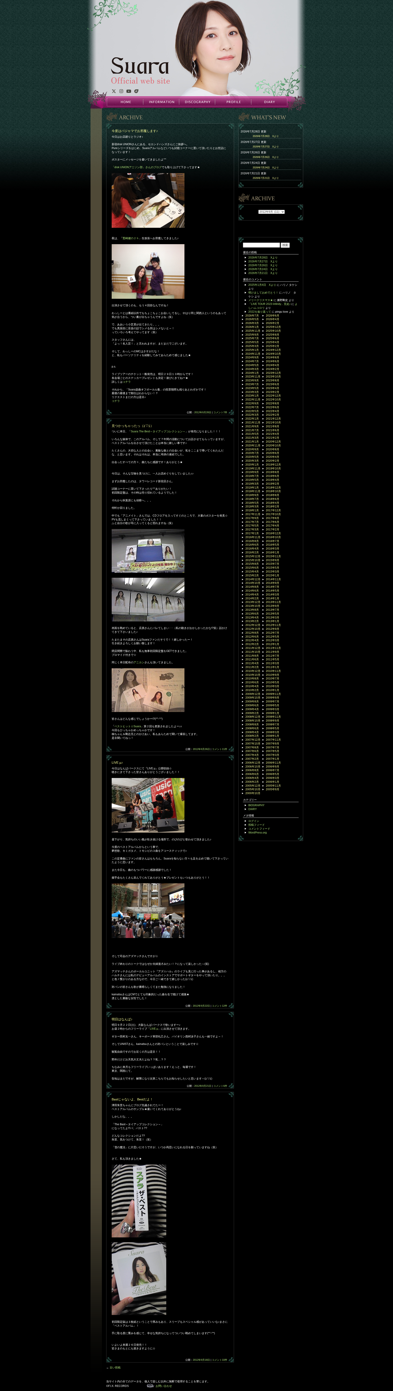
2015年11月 (273, 556)
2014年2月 (252, 598)
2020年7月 (252, 453)
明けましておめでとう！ (263, 292)
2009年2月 (252, 713)
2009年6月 (252, 705)
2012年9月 (272, 629)
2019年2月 (272, 483)
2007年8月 (252, 747)
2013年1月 (272, 621)
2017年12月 (273, 510)
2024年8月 (272, 357)
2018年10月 (273, 491)
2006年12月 (252, 762)
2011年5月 (272, 659)
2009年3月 (272, 709)
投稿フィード (256, 824)
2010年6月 (252, 682)
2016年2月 (252, 552)
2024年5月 (252, 365)
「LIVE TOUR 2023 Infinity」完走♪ (269, 304)
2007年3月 (272, 755)
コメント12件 (219, 1005)
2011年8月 (252, 655)
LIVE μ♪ (117, 762)
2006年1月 (272, 781)
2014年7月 (272, 586)
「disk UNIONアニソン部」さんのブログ (137, 167)
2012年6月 (252, 636)
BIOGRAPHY (256, 805)
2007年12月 (252, 739)
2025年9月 (252, 334)
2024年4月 (272, 365)
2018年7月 (252, 499)
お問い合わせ (164, 1386)
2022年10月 (273, 399)
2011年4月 (252, 663)
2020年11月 (252, 445)
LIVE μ (154, 1028)
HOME (125, 102)
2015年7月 (272, 563)
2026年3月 (252, 323)
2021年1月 (252, 441)
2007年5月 (272, 751)
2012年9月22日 (201, 1005)
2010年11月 (273, 671)
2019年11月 (252, 468)
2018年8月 (272, 495)
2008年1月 (272, 735)
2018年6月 (272, 499)
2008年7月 (272, 724)
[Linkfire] (136, 92)
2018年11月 (252, 491)
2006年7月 (272, 770)
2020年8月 (272, 449)
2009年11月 (273, 694)
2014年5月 (272, 590)
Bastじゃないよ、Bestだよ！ (132, 1099)
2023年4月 (272, 388)
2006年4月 (252, 778)
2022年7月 (252, 407)
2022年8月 (272, 403)
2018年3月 (252, 506)
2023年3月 (252, 392)
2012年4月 (252, 640)
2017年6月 (272, 522)
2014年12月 (252, 579)
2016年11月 (252, 537)
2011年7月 (272, 655)
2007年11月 (273, 739)
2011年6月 (252, 659)
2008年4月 (252, 732)
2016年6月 (252, 544)
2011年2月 (252, 667)
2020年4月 (272, 457)
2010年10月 (252, 674)
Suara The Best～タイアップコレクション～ (158, 431)
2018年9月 (252, 495)
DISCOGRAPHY (197, 102)
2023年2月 (272, 392)
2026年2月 (272, 323)
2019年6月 (272, 476)
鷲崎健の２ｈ (131, 238)
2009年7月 (272, 701)
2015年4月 (252, 571)
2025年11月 (252, 330)
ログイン (253, 821)
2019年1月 (252, 487)
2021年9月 (252, 426)
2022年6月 (272, 407)
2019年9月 (252, 472)
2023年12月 (273, 373)
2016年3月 (272, 548)
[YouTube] (128, 92)
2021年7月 (252, 430)
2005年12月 (252, 785)
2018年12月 (273, 487)
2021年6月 (272, 430)
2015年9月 (272, 560)
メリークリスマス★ (260, 300)
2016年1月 (272, 552)
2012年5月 (272, 636)
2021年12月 (273, 418)
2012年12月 (252, 625)
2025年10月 (273, 330)
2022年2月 (272, 414)
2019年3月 (252, 483)
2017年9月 (252, 518)
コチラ (127, 381)
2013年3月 (272, 617)
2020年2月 (272, 460)
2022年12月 (273, 395)
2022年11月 (252, 399)
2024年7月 (252, 361)
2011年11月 (273, 648)
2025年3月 (252, 346)
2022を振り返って (259, 311)
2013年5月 (272, 613)
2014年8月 (252, 586)
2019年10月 (273, 468)
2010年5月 (272, 682)
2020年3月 (252, 460)
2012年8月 (252, 632)
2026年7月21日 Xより (266, 178)
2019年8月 (272, 472)
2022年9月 (252, 403)
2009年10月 (252, 697)
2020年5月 (252, 457)
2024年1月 (252, 373)
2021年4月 (272, 434)
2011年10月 (252, 652)
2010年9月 (272, 674)
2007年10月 (252, 743)
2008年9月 (272, 720)
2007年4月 (252, 755)
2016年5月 (272, 544)
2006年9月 (272, 766)
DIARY (269, 102)
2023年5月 (252, 388)
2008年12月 (252, 716)
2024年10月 (273, 353)
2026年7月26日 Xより (266, 157)
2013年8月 (252, 609)
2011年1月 (272, 667)
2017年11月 (252, 514)
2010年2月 (252, 690)
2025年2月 (272, 346)
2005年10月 (252, 789)
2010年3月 (272, 686)
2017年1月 (252, 533)
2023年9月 (252, 380)
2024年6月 (272, 361)
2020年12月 (273, 441)
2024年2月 (272, 369)
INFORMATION (161, 102)
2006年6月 (252, 774)
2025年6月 (272, 338)
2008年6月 (252, 728)
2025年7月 (252, 338)
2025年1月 (252, 350)
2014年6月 (252, 590)
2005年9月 (272, 789)
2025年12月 (273, 327)
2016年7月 (272, 541)
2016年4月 (252, 548)
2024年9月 (252, 357)
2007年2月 (252, 758)
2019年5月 (252, 479)
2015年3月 (272, 571)
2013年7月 (272, 609)
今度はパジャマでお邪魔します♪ (135, 131)
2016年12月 (273, 533)
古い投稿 (113, 1367)
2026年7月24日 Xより (266, 167)
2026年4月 (272, 319)
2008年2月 (252, 735)
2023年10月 (273, 376)
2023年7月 (252, 384)
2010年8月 (252, 678)
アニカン (139, 662)
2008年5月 (272, 728)
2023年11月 (252, 376)
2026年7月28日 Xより (266, 136)
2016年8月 (252, 541)
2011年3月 (272, 663)
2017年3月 (252, 529)
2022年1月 (252, 418)
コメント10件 (219, 1359)
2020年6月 (272, 453)
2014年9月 (272, 583)
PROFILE (233, 102)
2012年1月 (272, 644)
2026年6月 (272, 315)
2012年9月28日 (202, 412)
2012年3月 (272, 640)
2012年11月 (273, 625)
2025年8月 (272, 334)
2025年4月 (272, 342)
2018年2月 (272, 506)
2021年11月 (252, 422)
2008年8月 (252, 724)
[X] (113, 92)
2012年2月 (252, 644)
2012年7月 (272, 632)
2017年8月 (272, 518)
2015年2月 (252, 575)
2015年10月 (252, 560)
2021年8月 (272, 426)
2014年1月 (272, 598)
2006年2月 (252, 781)
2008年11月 (273, 716)
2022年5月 (252, 411)
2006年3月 (272, 778)
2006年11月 (273, 762)
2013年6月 (252, 613)
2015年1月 (272, 575)
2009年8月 (252, 701)
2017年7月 (252, 522)
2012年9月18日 (201, 1359)
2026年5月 (252, 319)
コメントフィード (259, 828)
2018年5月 (252, 502)
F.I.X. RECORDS (150, 1385)
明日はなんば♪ (122, 1019)
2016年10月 (273, 537)
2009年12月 (252, 694)
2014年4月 (252, 594)
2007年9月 (272, 743)
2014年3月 (272, 594)
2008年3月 (272, 732)
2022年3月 (252, 414)
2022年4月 (272, 411)
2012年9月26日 (201, 749)
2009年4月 (252, 709)
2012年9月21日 (202, 1085)
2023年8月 (272, 380)
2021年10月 (273, 422)
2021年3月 (252, 437)
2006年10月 (252, 766)
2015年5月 (272, 567)
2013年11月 (273, 602)
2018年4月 (272, 502)
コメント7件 (220, 412)
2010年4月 (252, 686)
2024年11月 (252, 353)
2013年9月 (272, 606)
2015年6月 (252, 567)
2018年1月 (252, 510)
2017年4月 (272, 525)
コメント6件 (220, 1085)
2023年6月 (272, 384)
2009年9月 (272, 697)
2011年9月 (272, 652)
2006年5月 (272, 774)
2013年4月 (252, 617)
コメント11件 (219, 749)
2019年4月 (272, 479)
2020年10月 (273, 445)
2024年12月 (273, 350)
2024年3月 (252, 369)
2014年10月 (252, 583)
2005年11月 (273, 785)
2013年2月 (252, 621)
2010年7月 (272, 678)
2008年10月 (252, 720)
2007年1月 (272, 758)
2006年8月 (252, 770)
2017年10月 (273, 514)
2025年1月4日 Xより (262, 284)
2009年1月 (272, 713)
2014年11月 (273, 579)
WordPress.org (257, 832)
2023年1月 (252, 395)
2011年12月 (252, 648)
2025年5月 (252, 342)
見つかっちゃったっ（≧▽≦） (133, 426)
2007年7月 (272, 747)
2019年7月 (252, 476)
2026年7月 (252, 315)
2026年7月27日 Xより (266, 146)
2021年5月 (252, 434)
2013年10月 (252, 606)
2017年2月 (272, 529)
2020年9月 (252, 449)
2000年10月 (252, 793)
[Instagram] (121, 92)
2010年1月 (272, 690)
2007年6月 (252, 751)
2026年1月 (252, 327)
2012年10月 (252, 629)
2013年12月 (252, 602)
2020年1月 (252, 464)
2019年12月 (273, 464)
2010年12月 (252, 671)
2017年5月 (252, 525)
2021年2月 (272, 437)
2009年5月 (272, 705)
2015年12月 (252, 556)
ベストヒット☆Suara (127, 726)
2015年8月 (252, 563)
